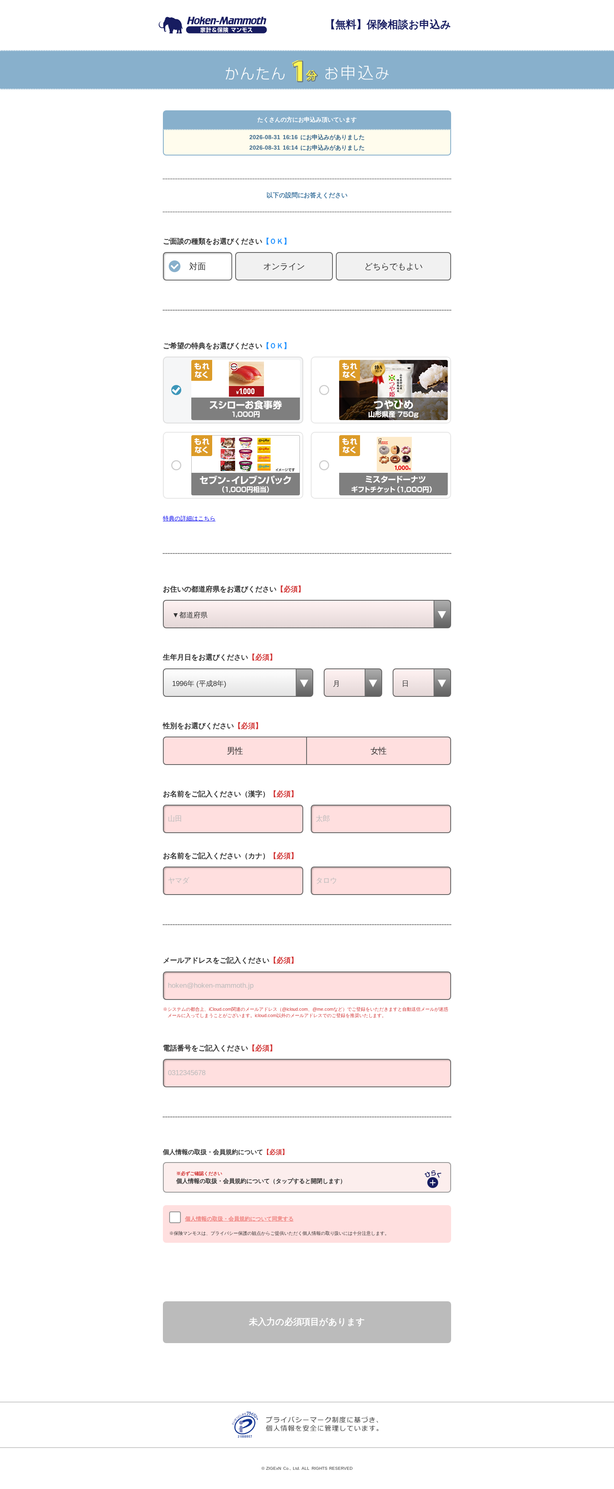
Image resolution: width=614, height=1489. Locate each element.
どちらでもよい (393, 266)
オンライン (284, 266)
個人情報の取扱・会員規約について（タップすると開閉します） (261, 1178)
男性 (235, 750)
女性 (378, 750)
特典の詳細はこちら (189, 518)
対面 (197, 266)
